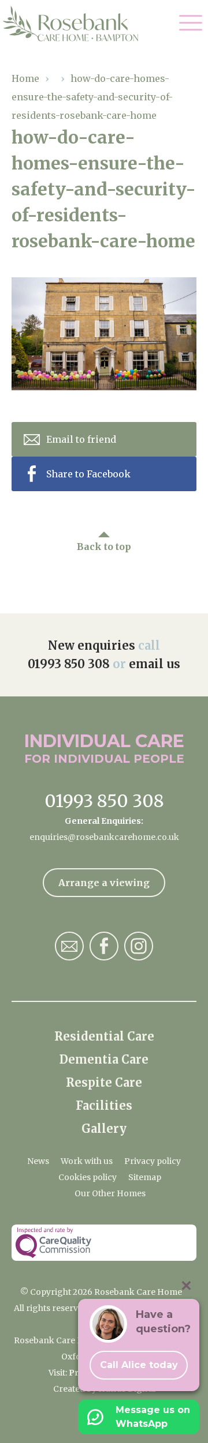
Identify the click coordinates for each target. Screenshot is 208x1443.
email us (154, 664)
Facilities (104, 1105)
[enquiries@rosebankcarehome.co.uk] (69, 946)
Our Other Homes (110, 1193)
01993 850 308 (69, 664)
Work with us (87, 1161)
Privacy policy (152, 1161)
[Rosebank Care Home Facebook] (104, 946)
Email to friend (81, 439)
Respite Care (104, 1082)
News (38, 1161)
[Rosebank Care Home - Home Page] (76, 24)
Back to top (104, 546)
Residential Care (104, 1036)
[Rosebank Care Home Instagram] (138, 946)
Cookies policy (87, 1177)
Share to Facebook (88, 474)
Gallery (104, 1128)
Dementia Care (104, 1059)
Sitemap (144, 1177)
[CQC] (104, 1243)
